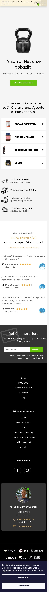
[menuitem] (22, 124)
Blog (24, 397)
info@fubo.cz (26, 526)
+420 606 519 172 (25, 519)
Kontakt (23, 447)
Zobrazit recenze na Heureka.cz (23, 247)
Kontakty (23, 392)
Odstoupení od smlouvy (23, 437)
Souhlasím (24, 585)
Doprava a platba (23, 388)
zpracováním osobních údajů (30, 358)
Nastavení (23, 577)
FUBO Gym (23, 383)
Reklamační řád (23, 442)
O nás (23, 378)
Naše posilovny (23, 422)
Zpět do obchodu (23, 82)
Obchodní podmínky (23, 432)
